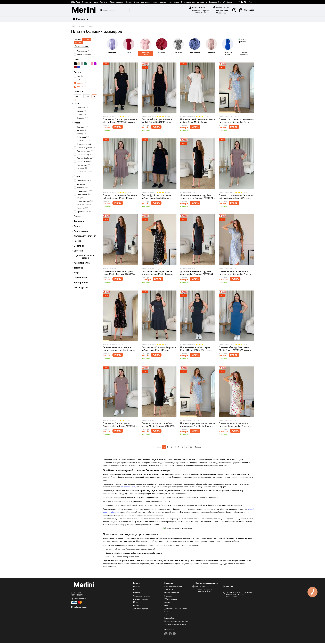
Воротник (79, 246)
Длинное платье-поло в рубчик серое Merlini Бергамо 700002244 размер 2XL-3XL (119, 274)
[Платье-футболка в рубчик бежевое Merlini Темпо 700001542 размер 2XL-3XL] (120, 391)
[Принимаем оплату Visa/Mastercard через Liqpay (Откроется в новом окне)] (76, 602)
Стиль (77, 176)
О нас (136, 2)
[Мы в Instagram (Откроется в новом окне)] (239, 2)
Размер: (78, 39)
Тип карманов (81, 282)
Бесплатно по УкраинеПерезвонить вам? (200, 12)
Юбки (135, 602)
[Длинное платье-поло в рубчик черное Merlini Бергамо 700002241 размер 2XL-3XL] (197, 163)
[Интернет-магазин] (83, 585)
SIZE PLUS (75, 2)
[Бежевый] (78, 63)
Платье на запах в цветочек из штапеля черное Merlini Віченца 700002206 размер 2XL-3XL (157, 274)
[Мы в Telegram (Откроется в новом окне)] (242, 2)
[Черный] (75, 63)
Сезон (77, 104)
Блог (170, 2)
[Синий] (78, 66)
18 (169, 116)
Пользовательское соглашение (194, 2)
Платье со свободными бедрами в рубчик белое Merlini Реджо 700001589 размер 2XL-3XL (197, 122)
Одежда (136, 586)
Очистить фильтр (81, 46)
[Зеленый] (85, 63)
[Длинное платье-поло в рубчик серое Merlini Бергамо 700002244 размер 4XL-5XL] (197, 239)
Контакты (103, 2)
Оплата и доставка (90, 2)
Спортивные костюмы (141, 596)
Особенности (80, 278)
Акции (176, 2)
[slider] (75, 100)
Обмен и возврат (116, 2)
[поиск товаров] (101, 10)
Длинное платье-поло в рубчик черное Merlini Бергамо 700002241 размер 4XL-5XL (158, 426)
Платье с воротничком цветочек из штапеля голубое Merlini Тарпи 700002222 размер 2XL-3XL (236, 122)
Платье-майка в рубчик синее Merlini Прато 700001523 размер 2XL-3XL (235, 350)
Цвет (76, 59)
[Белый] (88, 63)
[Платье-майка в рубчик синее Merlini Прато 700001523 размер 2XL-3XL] (236, 316)
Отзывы (129, 2)
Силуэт (77, 216)
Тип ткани (79, 221)
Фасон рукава (81, 287)
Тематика (78, 268)
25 (130, 116)
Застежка (78, 251)
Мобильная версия (80, 607)
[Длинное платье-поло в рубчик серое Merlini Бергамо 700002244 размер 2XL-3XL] (120, 239)
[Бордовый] (75, 66)
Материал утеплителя (85, 236)
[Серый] (82, 63)
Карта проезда (231, 597)
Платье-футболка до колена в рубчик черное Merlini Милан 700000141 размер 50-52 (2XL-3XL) (159, 198)
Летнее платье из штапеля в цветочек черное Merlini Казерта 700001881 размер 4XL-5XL (119, 350)
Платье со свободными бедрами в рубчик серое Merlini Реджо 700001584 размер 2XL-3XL (159, 350)
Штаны (136, 605)
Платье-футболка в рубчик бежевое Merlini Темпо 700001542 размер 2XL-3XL (119, 426)
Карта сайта (169, 618)
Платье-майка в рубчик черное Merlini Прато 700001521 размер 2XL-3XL (157, 122)
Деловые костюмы (140, 599)
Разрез (77, 241)
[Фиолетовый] (95, 63)
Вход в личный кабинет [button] (173, 586)
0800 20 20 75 (198, 8)
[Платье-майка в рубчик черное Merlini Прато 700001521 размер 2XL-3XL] (159, 87)
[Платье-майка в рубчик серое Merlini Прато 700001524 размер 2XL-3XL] (197, 316)
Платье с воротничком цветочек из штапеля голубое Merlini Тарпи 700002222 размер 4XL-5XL (197, 426)
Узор (76, 273)
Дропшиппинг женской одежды (153, 2)
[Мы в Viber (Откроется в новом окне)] (245, 2)
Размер (77, 72)
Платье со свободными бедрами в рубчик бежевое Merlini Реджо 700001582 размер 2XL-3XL (120, 198)
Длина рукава (81, 231)
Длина (77, 226)
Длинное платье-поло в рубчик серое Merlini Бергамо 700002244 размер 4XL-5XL (196, 274)
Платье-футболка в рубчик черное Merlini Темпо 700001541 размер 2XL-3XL (120, 122)
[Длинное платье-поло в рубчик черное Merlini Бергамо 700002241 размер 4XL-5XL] (159, 391)
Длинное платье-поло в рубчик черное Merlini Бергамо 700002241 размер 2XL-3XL (197, 198)
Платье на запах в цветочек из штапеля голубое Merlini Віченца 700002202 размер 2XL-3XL (235, 274)
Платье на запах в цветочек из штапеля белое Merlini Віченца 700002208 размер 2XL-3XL (234, 426)
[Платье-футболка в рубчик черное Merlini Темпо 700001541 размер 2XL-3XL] (120, 87)
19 (169, 192)
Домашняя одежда (140, 608)
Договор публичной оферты (220, 2)
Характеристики (82, 263)
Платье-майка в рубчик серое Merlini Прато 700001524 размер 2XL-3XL (196, 350)
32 (207, 116)
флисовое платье (127, 487)
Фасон (77, 123)
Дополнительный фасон (85, 256)
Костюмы (136, 593)
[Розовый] (91, 63)
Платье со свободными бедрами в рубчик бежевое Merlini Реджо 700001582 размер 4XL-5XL (236, 198)
